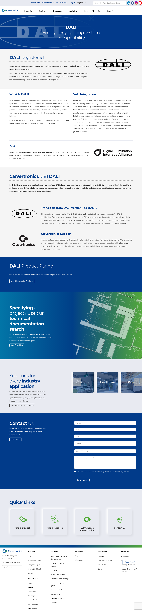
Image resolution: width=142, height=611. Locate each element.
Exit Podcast (79, 560)
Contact (110, 11)
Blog (76, 556)
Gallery (100, 569)
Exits (29, 556)
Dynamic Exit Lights (34, 560)
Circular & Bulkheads (34, 569)
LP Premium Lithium (58, 574)
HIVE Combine (55, 594)
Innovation (101, 556)
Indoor (30, 583)
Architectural (32, 591)
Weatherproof (32, 596)
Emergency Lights (34, 565)
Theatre (30, 587)
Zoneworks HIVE (56, 590)
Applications (33, 579)
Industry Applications (105, 560)
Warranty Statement (128, 565)
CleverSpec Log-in (67, 3)
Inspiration (73, 11)
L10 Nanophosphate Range (60, 579)
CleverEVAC (55, 602)
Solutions (43, 11)
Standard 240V (32, 608)
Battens (30, 573)
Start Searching (17, 345)
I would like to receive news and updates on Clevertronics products (103, 472)
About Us (96, 11)
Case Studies (102, 565)
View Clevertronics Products (22, 281)
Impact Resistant (33, 600)
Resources (57, 11)
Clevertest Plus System (58, 598)
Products (28, 11)
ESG (86, 11)
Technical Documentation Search (44, 3)
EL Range (54, 570)
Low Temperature (33, 604)
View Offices (15, 439)
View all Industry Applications (22, 405)
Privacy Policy (125, 556)
